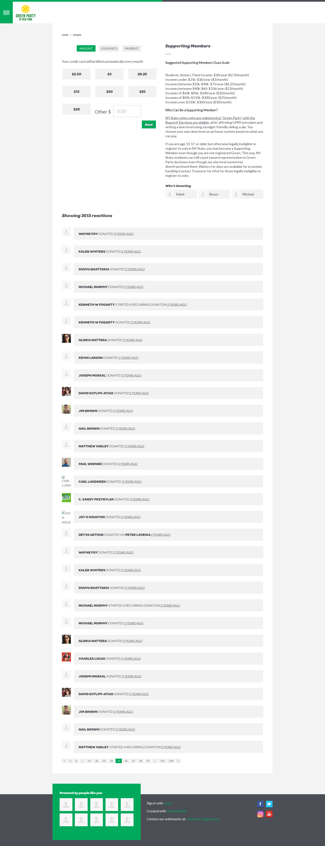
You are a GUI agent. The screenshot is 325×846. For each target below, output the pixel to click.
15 (118, 760)
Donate (77, 35)
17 (133, 760)
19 (148, 760)
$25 (142, 91)
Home (65, 35)
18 (140, 760)
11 (89, 760)
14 (111, 760)
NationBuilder (177, 811)
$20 (109, 91)
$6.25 (142, 73)
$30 (76, 109)
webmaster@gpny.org (203, 819)
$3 (109, 73)
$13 (76, 91)
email (168, 803)
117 (162, 760)
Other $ (103, 111)
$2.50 (76, 73)
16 (126, 760)
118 (171, 760)
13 (104, 760)
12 (96, 760)
